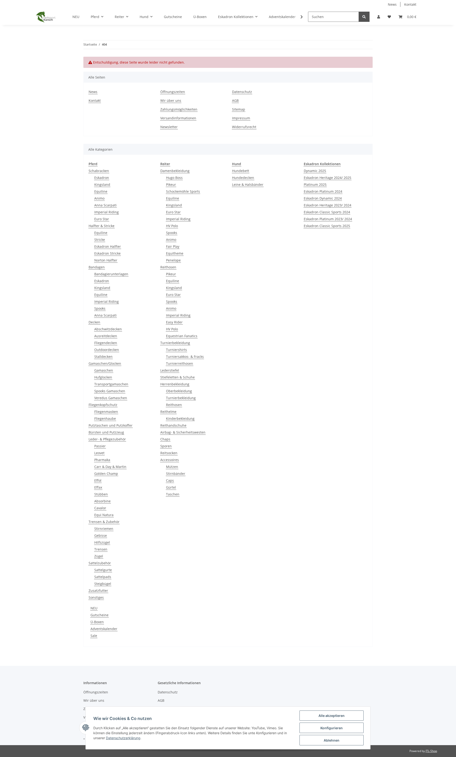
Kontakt (410, 4)
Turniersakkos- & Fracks (185, 356)
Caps (170, 480)
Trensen (100, 549)
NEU (93, 608)
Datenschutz (242, 91)
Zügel (98, 556)
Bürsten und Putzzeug (106, 432)
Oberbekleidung (179, 391)
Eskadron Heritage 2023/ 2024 (327, 205)
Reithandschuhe (173, 425)
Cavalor (100, 508)
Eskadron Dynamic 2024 (323, 198)
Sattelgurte (103, 570)
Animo (99, 198)
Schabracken (99, 170)
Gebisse (100, 535)
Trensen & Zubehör (104, 521)
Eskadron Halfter (107, 246)
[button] (378, 17)
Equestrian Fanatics (181, 336)
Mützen (172, 466)
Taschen (172, 494)
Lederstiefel (169, 370)
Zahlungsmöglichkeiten (178, 109)
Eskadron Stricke (107, 253)
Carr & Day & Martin (110, 466)
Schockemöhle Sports (183, 191)
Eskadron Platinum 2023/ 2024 (328, 219)
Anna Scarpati (105, 205)
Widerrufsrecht (244, 127)
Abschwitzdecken (108, 329)
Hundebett (240, 170)
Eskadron (101, 177)
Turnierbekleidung (175, 343)
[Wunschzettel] (389, 17)
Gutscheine (99, 615)
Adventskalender (103, 628)
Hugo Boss (174, 177)
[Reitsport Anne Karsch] (45, 17)
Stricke (99, 239)
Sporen (166, 446)
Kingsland (102, 184)
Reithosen (168, 267)
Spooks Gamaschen (109, 391)
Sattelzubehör (100, 563)
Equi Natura (104, 515)
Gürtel (171, 487)
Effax (98, 487)
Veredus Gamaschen (110, 398)
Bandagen (97, 267)
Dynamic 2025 (315, 170)
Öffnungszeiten (172, 91)
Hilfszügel (102, 542)
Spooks (99, 308)
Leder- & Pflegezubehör (107, 439)
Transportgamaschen (111, 384)
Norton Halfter (105, 260)
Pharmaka (102, 460)
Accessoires (169, 460)
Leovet (99, 453)
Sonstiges (96, 597)
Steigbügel (102, 583)
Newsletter (169, 127)
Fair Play (172, 246)
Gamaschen (103, 370)
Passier (100, 446)
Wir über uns (170, 100)
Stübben (101, 494)
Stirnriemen (103, 528)
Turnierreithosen (179, 363)
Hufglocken (103, 377)
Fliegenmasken (106, 411)
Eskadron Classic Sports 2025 (327, 226)
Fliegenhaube (105, 418)
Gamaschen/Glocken (105, 363)
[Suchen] (364, 17)
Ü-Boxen (97, 622)
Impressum (241, 118)
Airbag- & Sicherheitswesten (182, 432)
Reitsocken (168, 453)
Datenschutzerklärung (123, 738)
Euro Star (101, 219)
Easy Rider (174, 322)
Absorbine (102, 501)
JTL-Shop (431, 751)
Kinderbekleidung (180, 418)
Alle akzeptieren (331, 716)
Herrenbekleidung (174, 384)
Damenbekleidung (175, 170)
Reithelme (168, 411)
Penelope (173, 260)
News (392, 4)
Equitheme (174, 253)
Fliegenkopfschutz (103, 404)
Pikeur (171, 184)
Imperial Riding (106, 212)
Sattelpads (102, 577)
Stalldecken (103, 356)
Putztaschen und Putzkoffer (111, 425)
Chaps (165, 439)
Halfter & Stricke (101, 226)
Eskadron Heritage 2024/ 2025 (327, 177)
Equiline (100, 191)
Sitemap (238, 109)
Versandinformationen (178, 118)
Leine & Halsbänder (247, 184)
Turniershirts (176, 349)
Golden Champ (106, 473)
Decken (94, 322)
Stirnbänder (175, 473)
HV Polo (172, 226)
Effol (97, 480)
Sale (93, 635)
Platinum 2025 (315, 184)
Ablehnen (331, 740)
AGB (235, 100)
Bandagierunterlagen (111, 274)
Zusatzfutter (98, 590)
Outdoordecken (106, 349)
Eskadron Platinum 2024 (323, 191)
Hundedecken (243, 177)
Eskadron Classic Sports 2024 (327, 212)
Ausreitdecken (105, 336)
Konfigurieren (331, 728)
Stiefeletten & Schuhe (177, 377)
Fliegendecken (105, 343)
